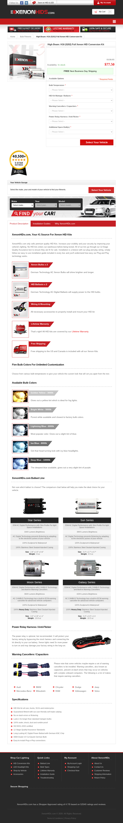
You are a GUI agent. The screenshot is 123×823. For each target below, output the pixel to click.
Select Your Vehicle (101, 190)
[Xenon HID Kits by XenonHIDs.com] (31, 12)
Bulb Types (44, 767)
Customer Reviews (102, 771)
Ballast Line (45, 763)
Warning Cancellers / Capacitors (62, 106)
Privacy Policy (70, 818)
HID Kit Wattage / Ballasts (60, 96)
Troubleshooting (47, 778)
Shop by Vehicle (20, 771)
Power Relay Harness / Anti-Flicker (64, 117)
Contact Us (98, 767)
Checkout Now (73, 771)
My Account (105, 3)
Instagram (26, 3)
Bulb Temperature (56, 85)
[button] (40, 795)
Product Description (19, 223)
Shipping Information (102, 774)
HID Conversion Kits (21, 763)
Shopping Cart (73, 767)
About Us (98, 763)
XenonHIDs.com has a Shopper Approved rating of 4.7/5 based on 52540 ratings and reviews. (61, 804)
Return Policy (99, 778)
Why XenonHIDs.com (65, 223)
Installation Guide (47, 774)
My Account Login (74, 763)
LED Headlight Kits (21, 767)
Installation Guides (41, 223)
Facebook (22, 3)
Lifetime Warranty (80, 331)
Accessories (18, 774)
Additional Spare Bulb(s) (59, 127)
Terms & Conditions (55, 818)
